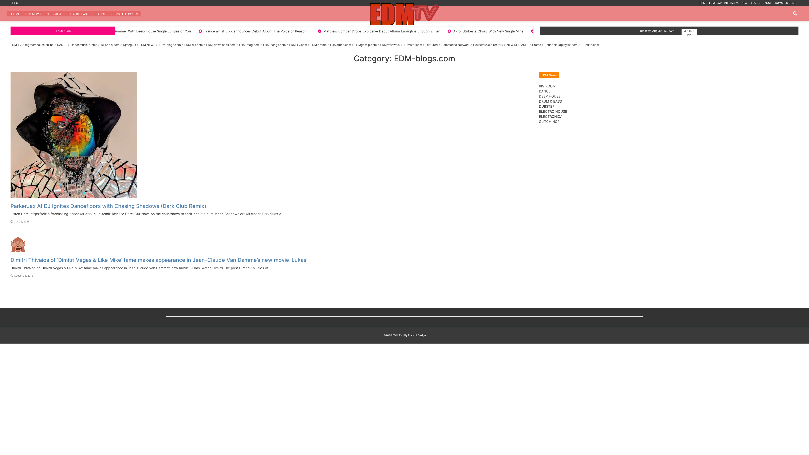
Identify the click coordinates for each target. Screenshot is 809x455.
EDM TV (16, 45)
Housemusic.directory (488, 45)
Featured (432, 45)
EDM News (715, 2)
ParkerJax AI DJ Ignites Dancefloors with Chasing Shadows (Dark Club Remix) (108, 206)
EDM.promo (319, 45)
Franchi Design (417, 335)
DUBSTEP (547, 106)
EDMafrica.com (340, 45)
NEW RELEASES (751, 2)
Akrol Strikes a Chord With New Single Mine (422, 31)
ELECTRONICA (551, 116)
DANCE (767, 2)
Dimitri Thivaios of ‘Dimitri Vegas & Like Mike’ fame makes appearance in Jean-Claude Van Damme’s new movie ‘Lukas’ (159, 260)
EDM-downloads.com (221, 45)
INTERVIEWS (731, 2)
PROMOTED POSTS (785, 2)
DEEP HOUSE (550, 96)
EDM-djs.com (193, 45)
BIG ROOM (547, 86)
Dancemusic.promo (84, 45)
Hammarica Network (455, 45)
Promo (536, 45)
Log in (14, 2)
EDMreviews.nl (390, 45)
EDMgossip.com (366, 45)
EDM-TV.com (298, 45)
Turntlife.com (590, 45)
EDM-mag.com (249, 45)
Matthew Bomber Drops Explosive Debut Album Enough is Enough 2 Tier (315, 31)
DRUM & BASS (550, 101)
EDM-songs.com (274, 45)
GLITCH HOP (549, 121)
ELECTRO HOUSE (553, 111)
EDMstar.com (413, 45)
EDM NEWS (147, 45)
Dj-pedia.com (110, 45)
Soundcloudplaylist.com (561, 45)
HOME (703, 2)
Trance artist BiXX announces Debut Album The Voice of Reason (189, 31)
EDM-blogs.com (170, 45)
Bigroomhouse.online (39, 45)
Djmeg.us (129, 45)
